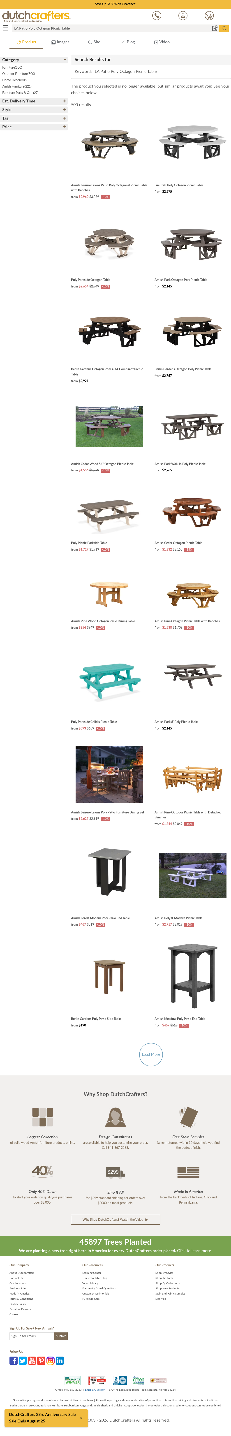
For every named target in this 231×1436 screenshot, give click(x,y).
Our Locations (17, 1283)
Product (28, 42)
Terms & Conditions (21, 1298)
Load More (151, 1054)
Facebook (13, 1361)
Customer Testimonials (95, 1293)
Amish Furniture (17, 86)
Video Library (90, 1283)
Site (96, 42)
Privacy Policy (17, 1304)
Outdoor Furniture (18, 74)
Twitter (23, 1361)
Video (164, 42)
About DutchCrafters (21, 1273)
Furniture (12, 67)
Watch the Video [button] (113, 1219)
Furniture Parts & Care (20, 93)
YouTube (32, 1361)
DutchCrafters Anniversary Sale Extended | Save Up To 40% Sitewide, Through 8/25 (115, 4)
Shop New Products (167, 1288)
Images (62, 42)
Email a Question (95, 1389)
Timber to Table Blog (94, 1278)
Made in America (19, 1293)
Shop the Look (164, 1278)
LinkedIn (60, 1361)
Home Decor (15, 80)
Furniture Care (90, 1298)
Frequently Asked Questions (99, 1288)
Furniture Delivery (20, 1309)
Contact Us (16, 1278)
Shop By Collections (167, 1283)
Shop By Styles (164, 1273)
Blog (130, 42)
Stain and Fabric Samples (170, 1293)
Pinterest (41, 1361)
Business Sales (18, 1288)
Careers (13, 1314)
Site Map (160, 1298)
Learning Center (91, 1273)
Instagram (50, 1361)
